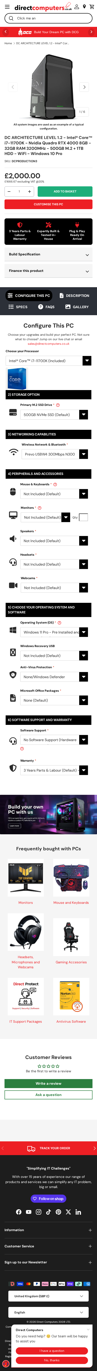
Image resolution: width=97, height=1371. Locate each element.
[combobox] (48, 18)
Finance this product (26, 270)
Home (8, 43)
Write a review (48, 1083)
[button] (91, 7)
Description (77, 295)
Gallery (81, 307)
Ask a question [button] (48, 1094)
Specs (22, 307)
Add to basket (65, 191)
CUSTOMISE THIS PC (48, 204)
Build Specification (24, 254)
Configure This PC (32, 295)
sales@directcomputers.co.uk (48, 344)
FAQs (50, 307)
